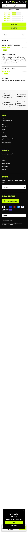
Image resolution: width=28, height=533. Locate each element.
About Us (3, 157)
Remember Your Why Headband (12, 45)
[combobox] (14, 5)
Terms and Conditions (5, 223)
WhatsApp (4, 129)
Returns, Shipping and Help (7, 154)
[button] (17, 2)
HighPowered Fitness (8, 220)
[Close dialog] (23, 511)
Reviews (3, 160)
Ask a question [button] (14, 28)
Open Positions (5, 166)
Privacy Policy (4, 224)
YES (14, 522)
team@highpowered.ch (7, 120)
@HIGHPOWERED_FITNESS (11, 201)
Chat (3, 133)
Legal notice (10, 224)
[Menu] (2, 2)
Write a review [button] (14, 24)
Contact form (4, 136)
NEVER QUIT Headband (10, 69)
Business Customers (6, 163)
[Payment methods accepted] (14, 208)
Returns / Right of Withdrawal (16, 223)
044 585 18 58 (5, 126)
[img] (6, 47)
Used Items (4, 169)
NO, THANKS (13, 525)
